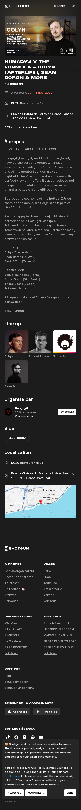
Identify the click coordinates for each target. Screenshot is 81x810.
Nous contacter (16, 682)
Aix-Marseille (53, 589)
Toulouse (50, 583)
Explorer (59, 5)
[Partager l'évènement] (73, 6)
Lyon (47, 577)
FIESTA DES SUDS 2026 (60, 641)
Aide (8, 676)
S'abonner (67, 411)
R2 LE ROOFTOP (16, 647)
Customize (34, 792)
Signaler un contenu (20, 688)
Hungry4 (16, 84)
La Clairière (13, 641)
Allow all (14, 792)
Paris (47, 571)
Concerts (11, 601)
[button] (67, 412)
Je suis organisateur (19, 571)
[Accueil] (17, 6)
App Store (20, 711)
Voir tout (50, 601)
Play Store (49, 711)
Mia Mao (11, 623)
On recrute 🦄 (15, 589)
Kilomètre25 (14, 629)
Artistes (10, 595)
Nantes (49, 595)
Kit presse (12, 583)
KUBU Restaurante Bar (27, 463)
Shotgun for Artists (19, 577)
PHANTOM (12, 635)
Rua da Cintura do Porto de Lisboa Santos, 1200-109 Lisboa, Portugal (42, 475)
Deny (70, 792)
